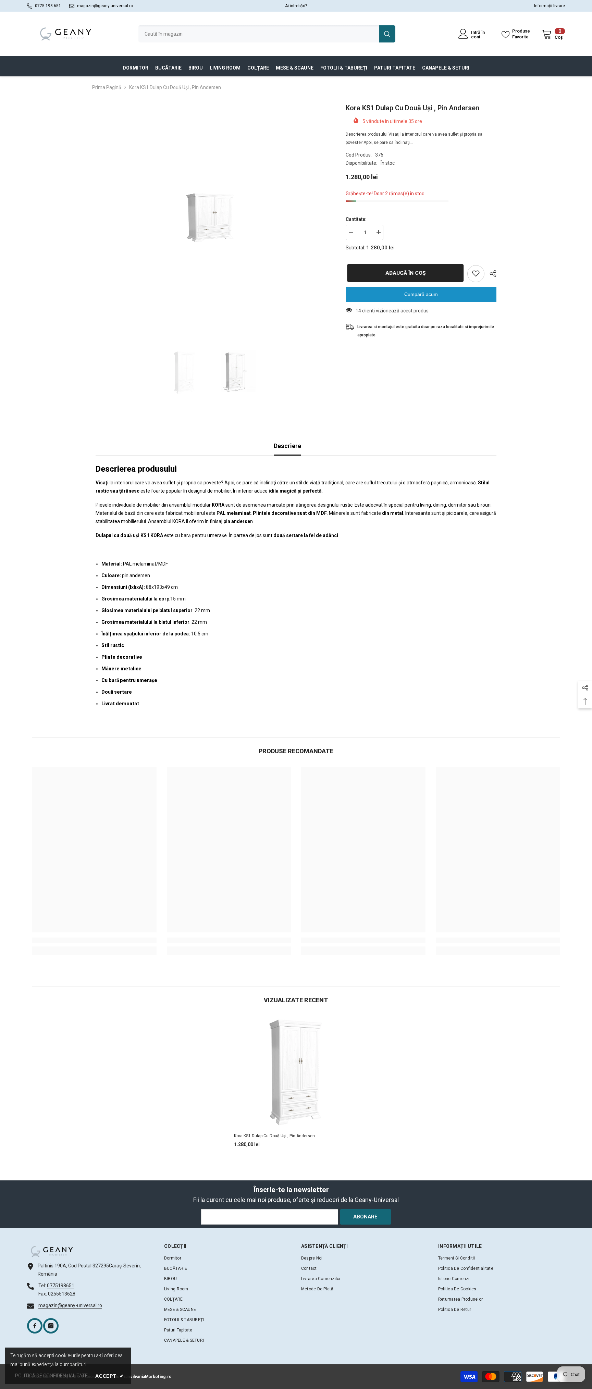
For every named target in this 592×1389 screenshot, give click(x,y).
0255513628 (61, 1294)
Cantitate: (356, 219)
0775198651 (60, 1285)
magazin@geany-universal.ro (105, 5)
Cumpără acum (421, 294)
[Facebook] (34, 1326)
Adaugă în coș (404, 273)
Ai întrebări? (296, 5)
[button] (296, 469)
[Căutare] (266, 33)
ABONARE (365, 1217)
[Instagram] (51, 1326)
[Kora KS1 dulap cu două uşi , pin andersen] (296, 1072)
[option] (210, 217)
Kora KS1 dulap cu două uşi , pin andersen (274, 1135)
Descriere (287, 445)
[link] (94, 940)
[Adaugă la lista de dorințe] (475, 273)
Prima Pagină (106, 87)
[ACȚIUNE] (490, 273)
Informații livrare (549, 5)
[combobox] (258, 33)
